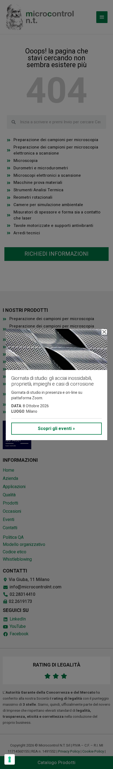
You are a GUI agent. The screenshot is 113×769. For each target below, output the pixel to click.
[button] (104, 332)
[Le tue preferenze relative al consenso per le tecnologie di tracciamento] (9, 759)
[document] (56, 384)
